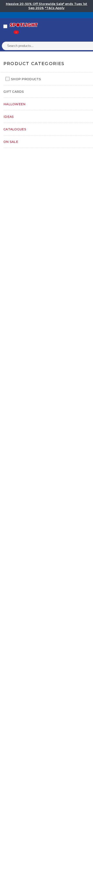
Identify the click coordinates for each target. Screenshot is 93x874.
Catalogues (14, 129)
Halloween (14, 104)
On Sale (10, 142)
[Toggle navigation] (5, 26)
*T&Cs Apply (54, 8)
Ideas (8, 117)
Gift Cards (13, 92)
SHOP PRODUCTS (26, 79)
